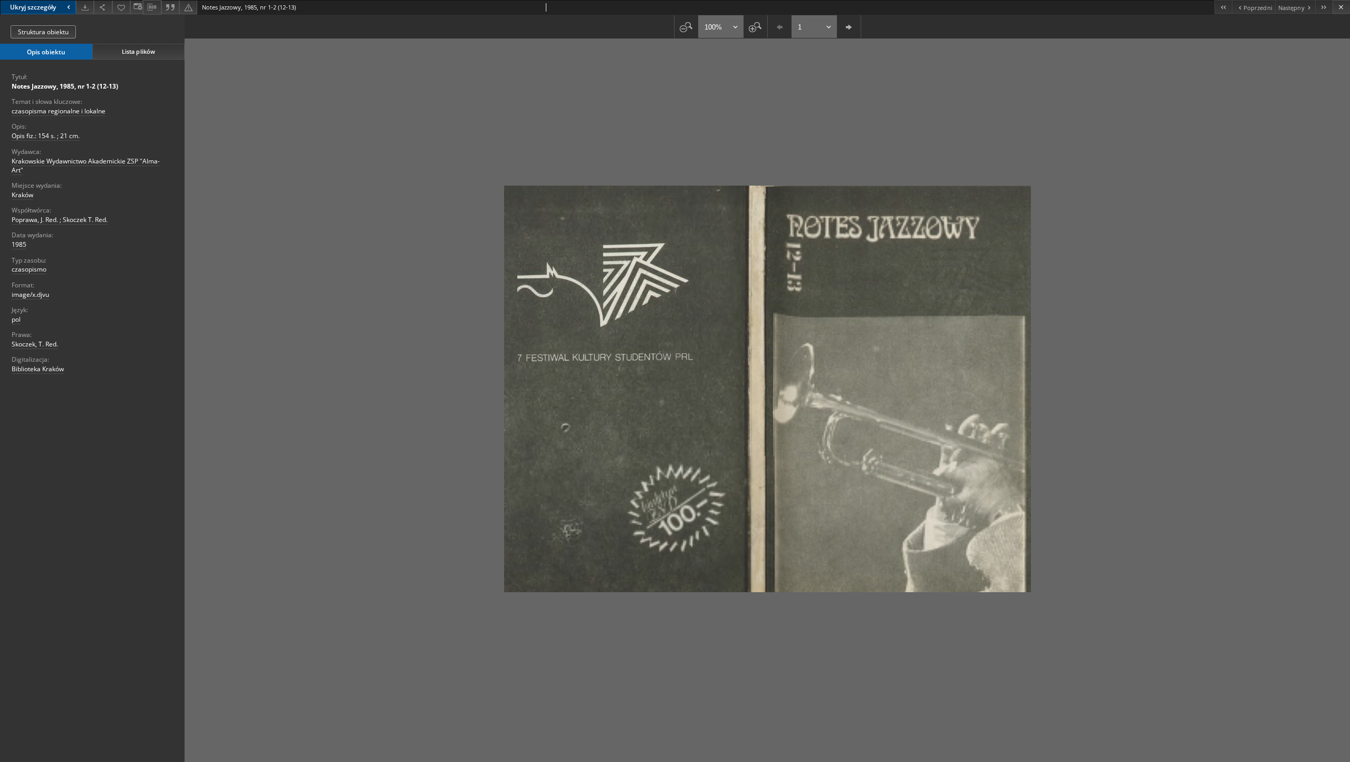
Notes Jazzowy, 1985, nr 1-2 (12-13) (65, 86)
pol (16, 319)
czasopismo (29, 269)
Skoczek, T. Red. (35, 344)
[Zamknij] (1341, 7)
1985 (19, 244)
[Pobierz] (85, 7)
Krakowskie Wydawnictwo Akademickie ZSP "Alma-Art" (86, 166)
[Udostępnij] (103, 7)
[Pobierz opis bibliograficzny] (152, 7)
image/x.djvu (30, 294)
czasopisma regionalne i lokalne (58, 111)
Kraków (22, 194)
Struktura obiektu (43, 31)
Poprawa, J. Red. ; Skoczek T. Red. (60, 219)
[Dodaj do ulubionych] (121, 7)
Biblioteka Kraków (38, 368)
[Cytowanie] (170, 7)
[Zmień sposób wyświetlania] (136, 7)
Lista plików (138, 51)
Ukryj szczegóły (33, 7)
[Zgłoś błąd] (188, 7)
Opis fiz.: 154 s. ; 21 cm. (46, 135)
